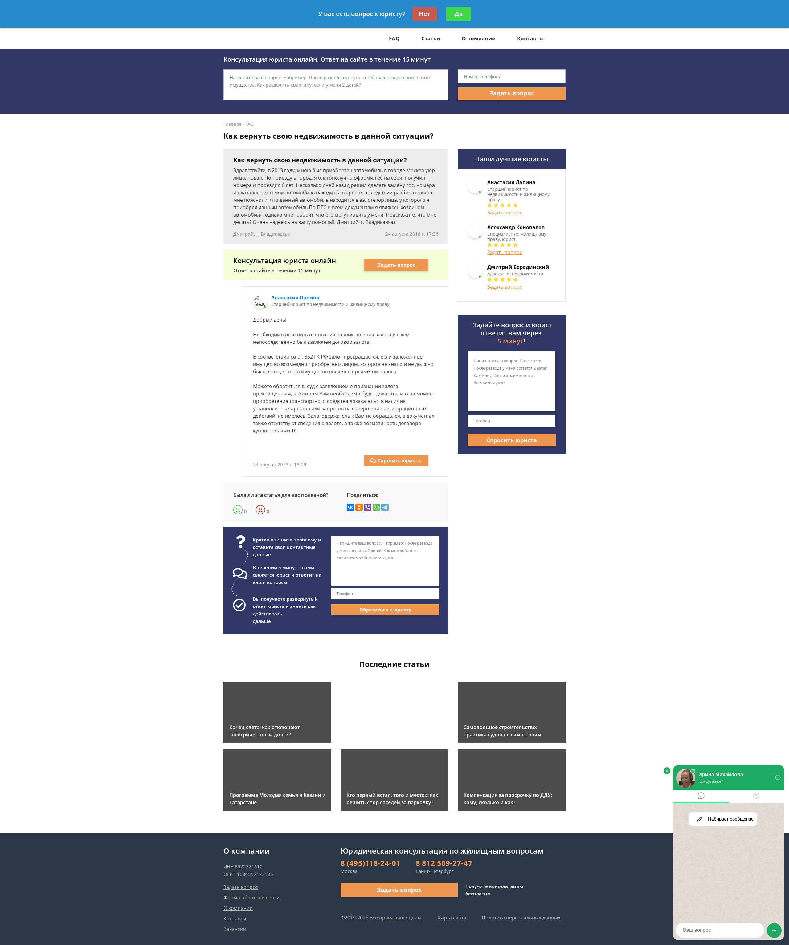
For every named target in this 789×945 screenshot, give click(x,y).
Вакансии (234, 929)
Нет (424, 14)
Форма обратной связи (251, 897)
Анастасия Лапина (295, 297)
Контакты (530, 38)
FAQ (394, 38)
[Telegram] (385, 507)
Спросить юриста (399, 460)
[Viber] (367, 507)
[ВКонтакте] (350, 507)
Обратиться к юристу (385, 609)
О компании (479, 38)
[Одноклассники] (359, 507)
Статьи (430, 38)
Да (459, 14)
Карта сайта (452, 917)
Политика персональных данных (521, 917)
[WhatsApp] (376, 507)
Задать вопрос (511, 93)
